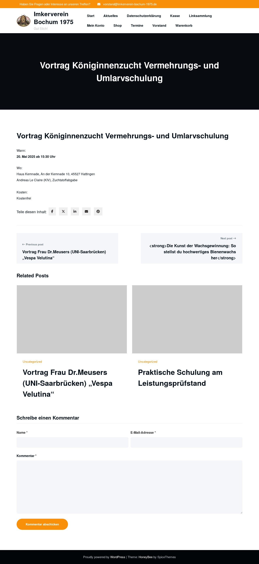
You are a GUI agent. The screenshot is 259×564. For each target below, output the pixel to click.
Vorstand (159, 25)
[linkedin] (75, 211)
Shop (118, 25)
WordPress (118, 557)
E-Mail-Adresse (143, 432)
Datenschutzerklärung (144, 15)
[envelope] (86, 211)
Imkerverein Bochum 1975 (53, 17)
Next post (226, 238)
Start (90, 15)
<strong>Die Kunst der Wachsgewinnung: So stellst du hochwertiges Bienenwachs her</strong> (192, 252)
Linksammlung (200, 15)
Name (22, 432)
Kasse (175, 15)
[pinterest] (98, 211)
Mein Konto (95, 25)
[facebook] (52, 211)
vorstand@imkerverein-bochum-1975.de (130, 4)
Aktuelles (110, 15)
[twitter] (63, 211)
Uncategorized (32, 361)
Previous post (34, 244)
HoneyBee (146, 557)
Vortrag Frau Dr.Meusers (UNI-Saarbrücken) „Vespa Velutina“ (68, 383)
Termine (137, 25)
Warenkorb (183, 25)
